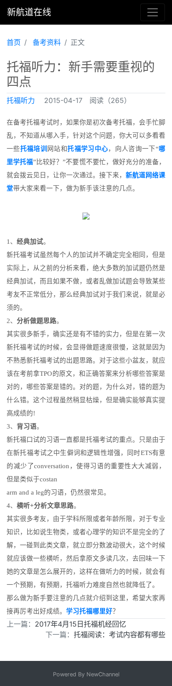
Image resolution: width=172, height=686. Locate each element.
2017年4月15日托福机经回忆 (80, 624)
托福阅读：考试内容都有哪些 (119, 634)
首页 (14, 42)
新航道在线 (29, 12)
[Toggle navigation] (152, 12)
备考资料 (47, 42)
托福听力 (21, 100)
